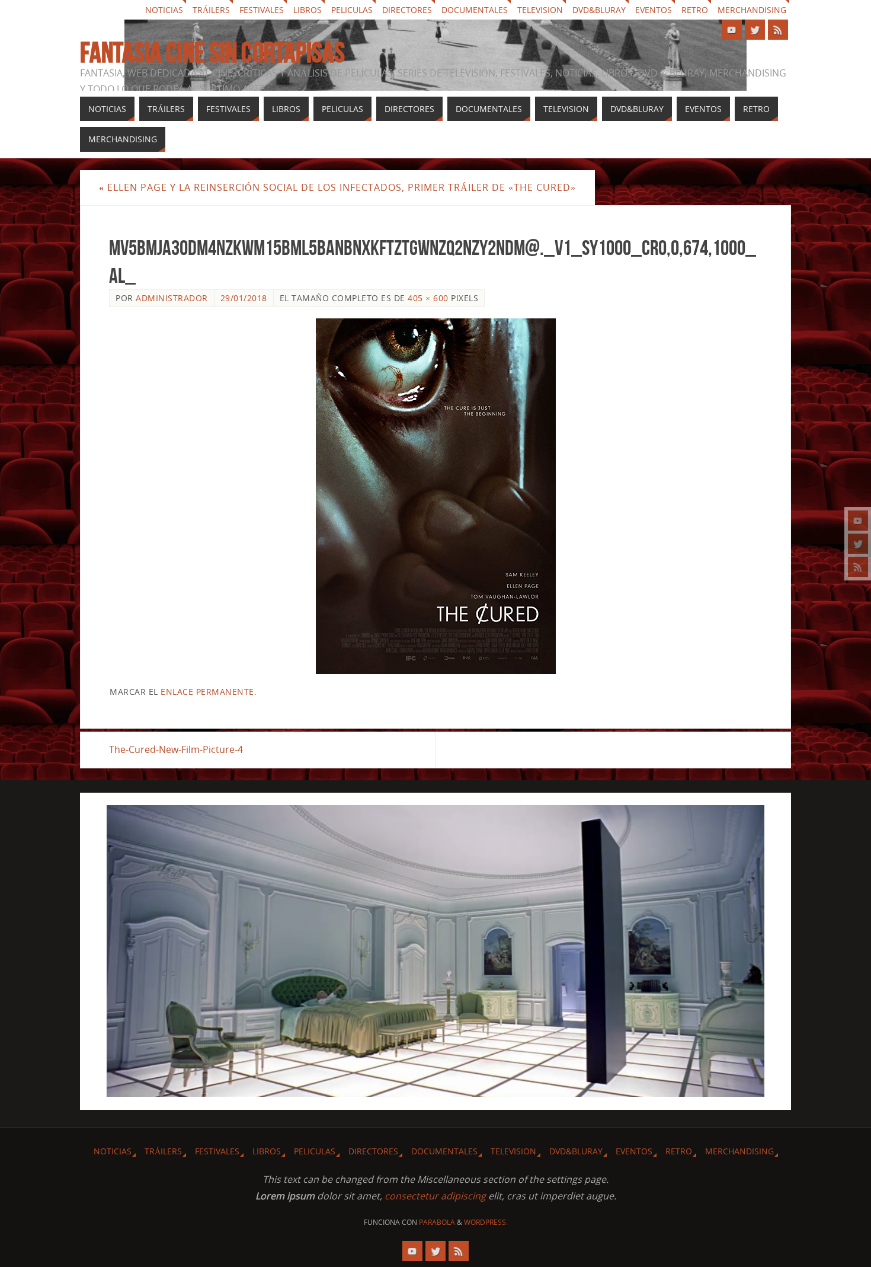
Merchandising (752, 9)
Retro (694, 9)
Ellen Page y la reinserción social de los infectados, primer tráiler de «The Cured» (337, 187)
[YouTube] (858, 520)
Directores (407, 9)
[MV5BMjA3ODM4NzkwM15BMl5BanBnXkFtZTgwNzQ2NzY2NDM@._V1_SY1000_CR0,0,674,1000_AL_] (435, 496)
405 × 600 (428, 298)
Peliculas (352, 9)
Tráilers (211, 9)
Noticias (164, 9)
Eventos (653, 9)
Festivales (261, 9)
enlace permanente (207, 691)
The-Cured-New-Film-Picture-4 (176, 749)
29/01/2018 (243, 298)
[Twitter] (858, 544)
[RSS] (858, 567)
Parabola (437, 1222)
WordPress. (486, 1222)
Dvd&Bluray (599, 9)
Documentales (474, 9)
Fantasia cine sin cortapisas (212, 52)
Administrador (172, 298)
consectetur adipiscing (435, 1195)
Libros (307, 9)
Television (540, 9)
